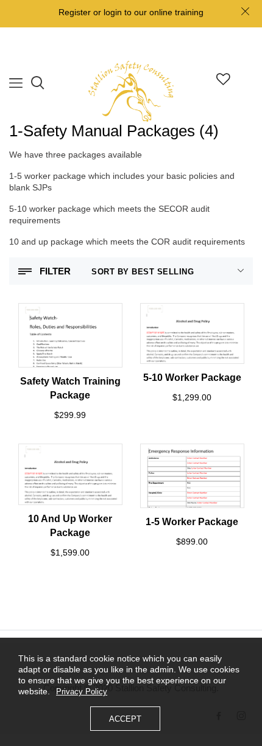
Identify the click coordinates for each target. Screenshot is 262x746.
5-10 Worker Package (192, 377)
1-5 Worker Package (192, 522)
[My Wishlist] (223, 82)
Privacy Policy (81, 691)
